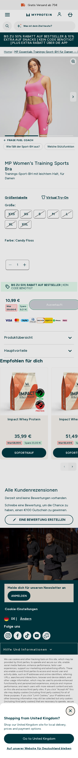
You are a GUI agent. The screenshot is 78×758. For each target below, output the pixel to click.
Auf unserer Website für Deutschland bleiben (39, 748)
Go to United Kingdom (39, 738)
